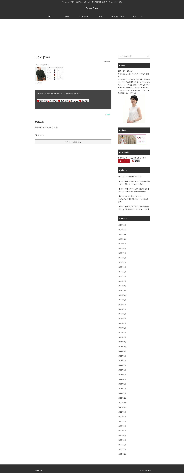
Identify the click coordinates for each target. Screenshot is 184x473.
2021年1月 (122, 393)
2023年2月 (122, 276)
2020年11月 (122, 403)
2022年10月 (122, 295)
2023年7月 (122, 253)
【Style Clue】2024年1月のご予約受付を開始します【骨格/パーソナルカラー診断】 (134, 183)
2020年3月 (122, 440)
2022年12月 (122, 286)
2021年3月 (122, 384)
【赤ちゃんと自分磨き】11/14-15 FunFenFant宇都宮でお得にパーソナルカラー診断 (134, 199)
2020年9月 (122, 412)
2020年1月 (122, 449)
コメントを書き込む (73, 142)
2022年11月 (122, 290)
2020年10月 (122, 407)
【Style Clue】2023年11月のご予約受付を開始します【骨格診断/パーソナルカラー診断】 (134, 208)
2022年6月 (122, 314)
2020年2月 (122, 445)
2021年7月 (122, 365)
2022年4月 (122, 323)
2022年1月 (122, 337)
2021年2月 (122, 388)
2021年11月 (122, 346)
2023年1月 (122, 281)
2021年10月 (122, 351)
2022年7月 (122, 309)
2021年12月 (122, 342)
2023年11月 (122, 234)
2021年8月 (122, 360)
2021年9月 (122, 356)
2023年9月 (122, 244)
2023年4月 (122, 267)
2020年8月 (122, 417)
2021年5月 (122, 374)
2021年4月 (122, 379)
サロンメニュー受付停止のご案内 (129, 176)
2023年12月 (122, 230)
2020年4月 (122, 435)
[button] (148, 56)
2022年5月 (122, 318)
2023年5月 (122, 262)
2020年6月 (122, 426)
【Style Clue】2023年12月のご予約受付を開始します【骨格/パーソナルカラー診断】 (133, 190)
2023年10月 (122, 239)
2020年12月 (122, 398)
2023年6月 (122, 258)
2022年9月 (122, 300)
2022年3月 (122, 328)
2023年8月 (122, 248)
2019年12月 (122, 454)
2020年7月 (122, 421)
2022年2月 (122, 332)
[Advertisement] (92, 35)
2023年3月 (122, 272)
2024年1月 (122, 225)
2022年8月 (122, 304)
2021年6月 (122, 370)
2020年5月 (122, 431)
